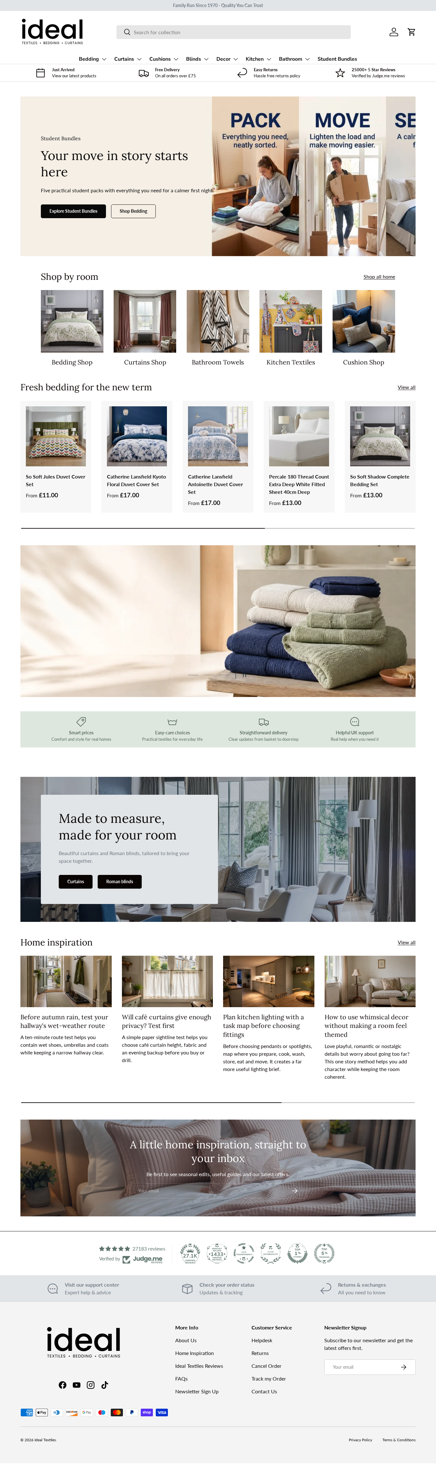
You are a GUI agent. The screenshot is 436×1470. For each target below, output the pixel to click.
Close (218, 795)
